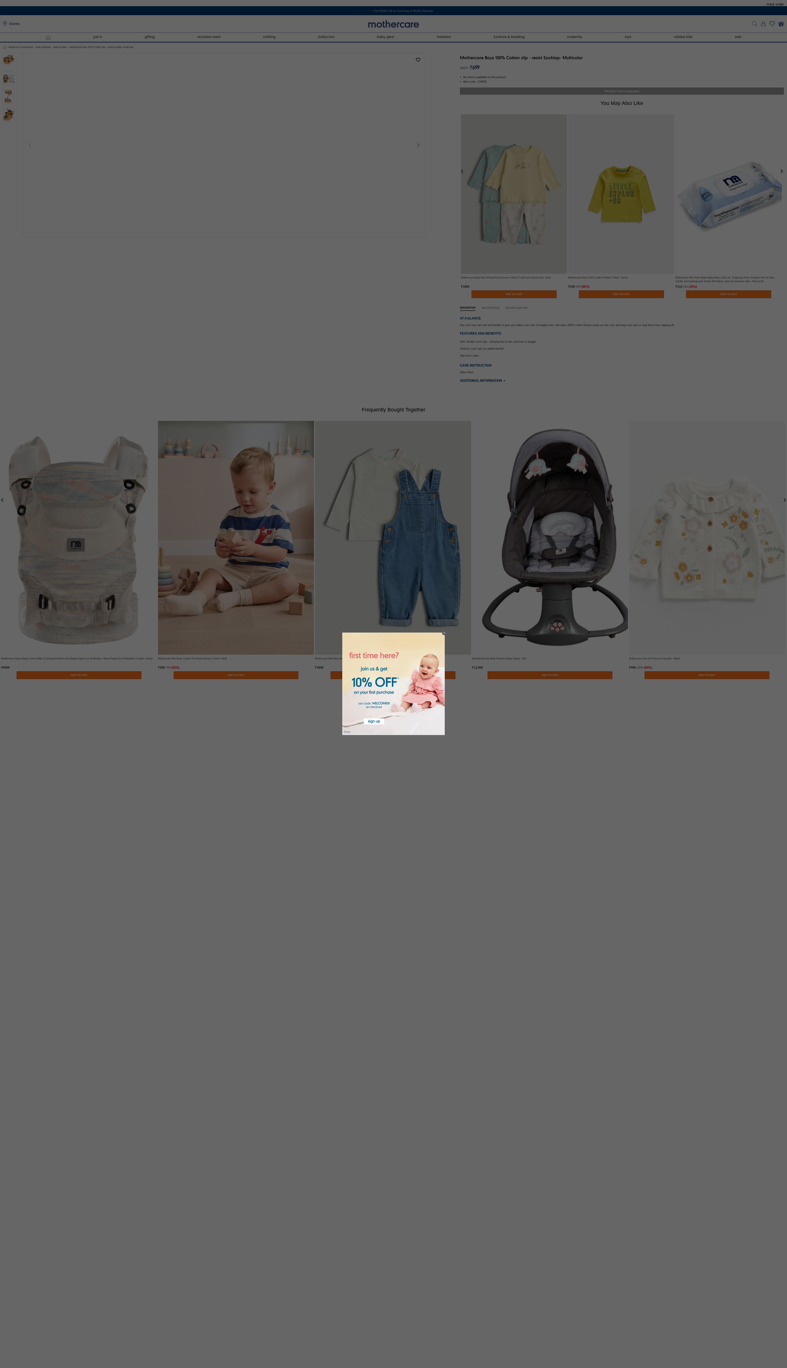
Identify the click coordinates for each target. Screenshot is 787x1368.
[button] (444, 633)
